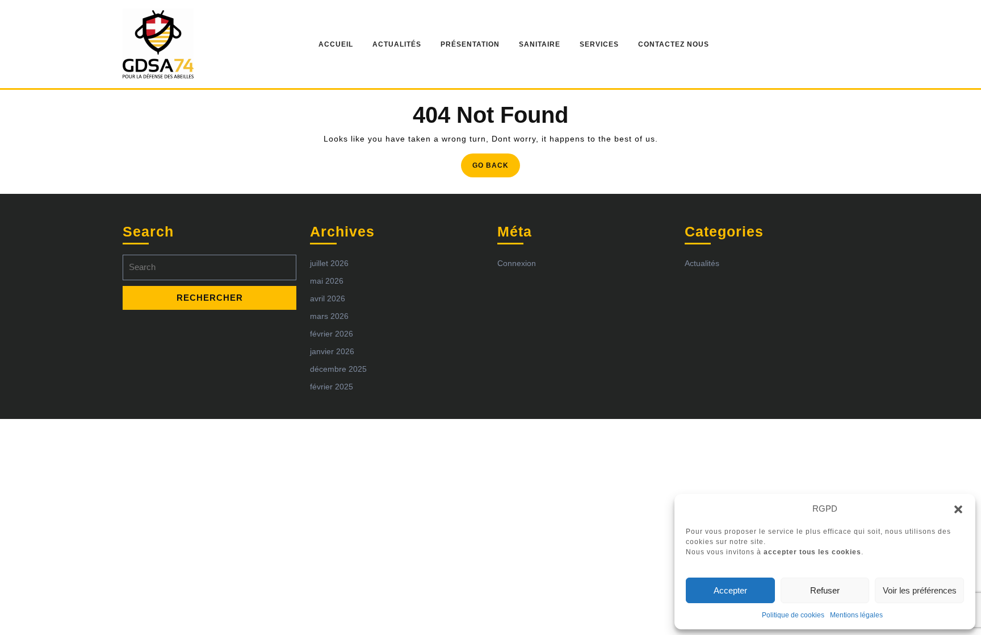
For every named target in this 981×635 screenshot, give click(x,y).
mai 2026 (326, 280)
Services (599, 44)
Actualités (396, 44)
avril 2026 (327, 298)
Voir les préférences (920, 590)
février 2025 (331, 386)
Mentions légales (856, 615)
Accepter (730, 590)
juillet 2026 (329, 263)
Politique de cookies (793, 615)
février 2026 (331, 333)
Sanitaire (539, 44)
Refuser (825, 590)
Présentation (470, 44)
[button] (958, 508)
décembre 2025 (338, 368)
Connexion (516, 263)
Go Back (496, 168)
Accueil (335, 44)
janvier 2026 (332, 351)
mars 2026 (329, 316)
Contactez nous (673, 44)
